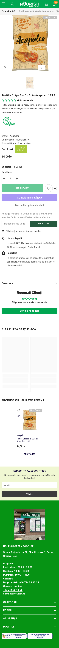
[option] (29, 43)
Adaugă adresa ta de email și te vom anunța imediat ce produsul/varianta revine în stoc (27, 215)
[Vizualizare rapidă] (18, 415)
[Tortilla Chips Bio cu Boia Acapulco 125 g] (29, 420)
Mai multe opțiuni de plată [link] (29, 205)
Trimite (29, 494)
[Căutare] (12, 4)
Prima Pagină (8, 11)
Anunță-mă (43, 224)
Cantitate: (7, 172)
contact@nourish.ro (14, 593)
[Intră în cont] (46, 4)
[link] (15, 380)
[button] (9, 100)
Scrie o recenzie (29, 310)
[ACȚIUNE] (55, 188)
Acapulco (15, 136)
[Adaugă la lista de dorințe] (49, 188)
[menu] (3, 4)
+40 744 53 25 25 (29, 582)
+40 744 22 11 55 (12, 590)
